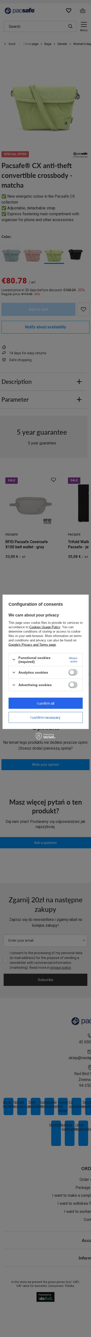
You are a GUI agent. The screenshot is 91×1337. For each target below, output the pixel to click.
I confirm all (45, 703)
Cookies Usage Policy (44, 627)
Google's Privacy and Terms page (32, 644)
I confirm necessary (45, 717)
